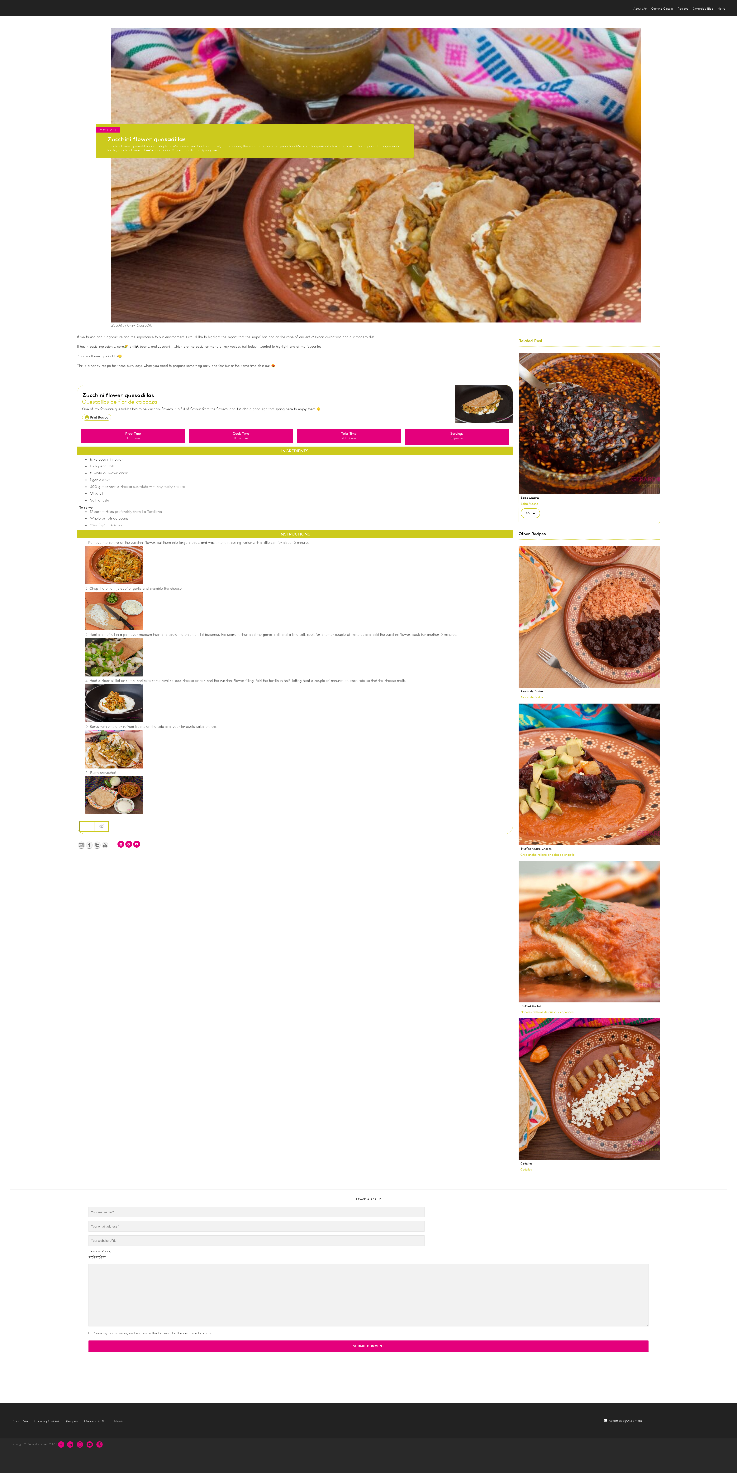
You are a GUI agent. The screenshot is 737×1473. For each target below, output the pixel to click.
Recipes (72, 1421)
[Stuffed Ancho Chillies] (589, 774)
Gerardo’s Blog (95, 1421)
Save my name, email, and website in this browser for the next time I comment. (154, 1333)
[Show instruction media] (86, 826)
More (530, 513)
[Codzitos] (589, 1089)
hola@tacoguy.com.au (625, 1420)
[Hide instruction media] (101, 826)
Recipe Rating (100, 1251)
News (118, 1421)
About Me (20, 1421)
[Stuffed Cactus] (589, 932)
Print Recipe (98, 417)
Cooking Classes (46, 1421)
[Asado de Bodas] (589, 617)
